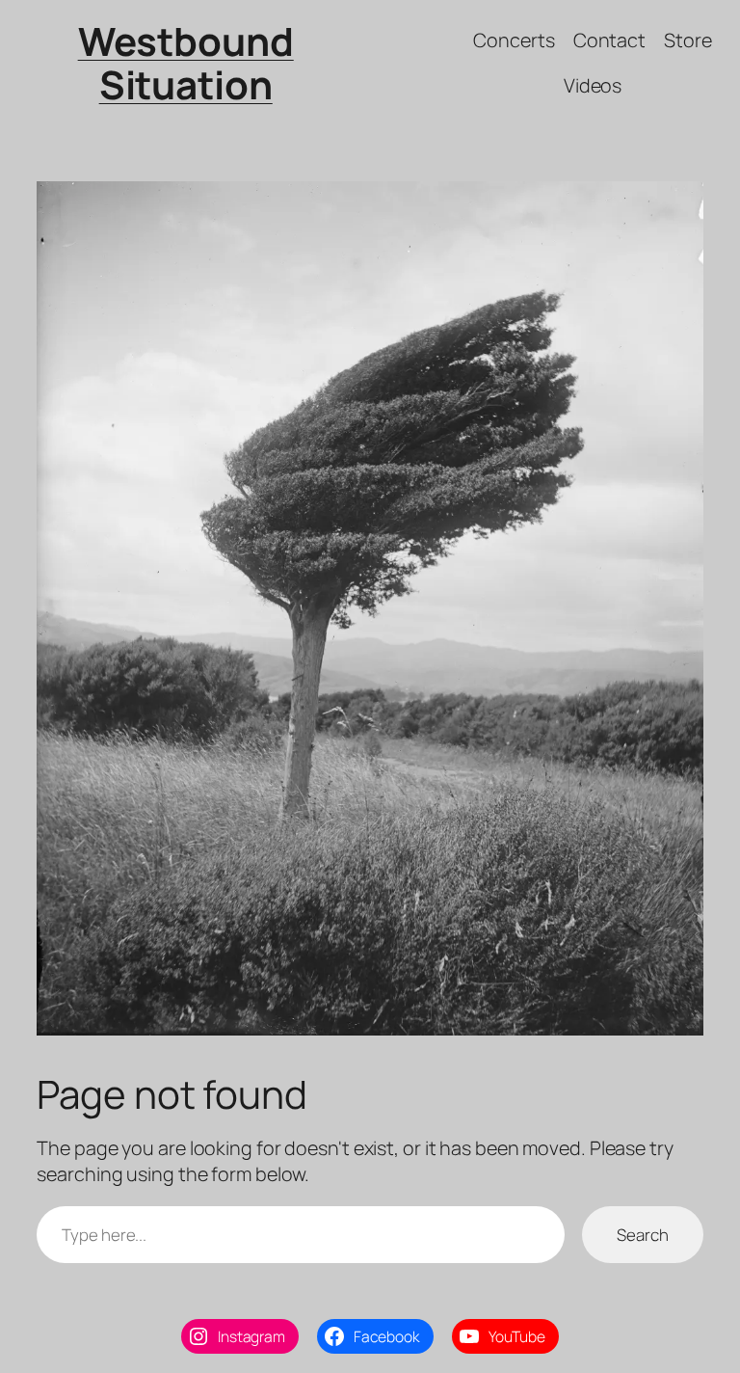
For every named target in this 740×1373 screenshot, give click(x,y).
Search (642, 1235)
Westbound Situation (186, 62)
